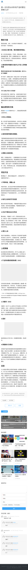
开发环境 (21, 13)
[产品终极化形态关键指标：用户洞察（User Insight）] (20, 439)
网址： (4, 502)
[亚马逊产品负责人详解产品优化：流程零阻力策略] (7, 454)
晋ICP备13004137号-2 (16, 567)
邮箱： (4, 498)
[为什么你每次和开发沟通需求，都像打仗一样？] (7, 469)
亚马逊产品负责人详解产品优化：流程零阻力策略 (7, 460)
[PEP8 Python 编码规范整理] (20, 469)
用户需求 (11, 400)
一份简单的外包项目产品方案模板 (7, 444)
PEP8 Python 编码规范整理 (20, 475)
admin (2, 13)
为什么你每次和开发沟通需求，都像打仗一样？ (7, 475)
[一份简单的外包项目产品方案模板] (7, 439)
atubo (14, 522)
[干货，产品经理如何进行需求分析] (20, 454)
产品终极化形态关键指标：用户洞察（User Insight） (20, 445)
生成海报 (5, 411)
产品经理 (7, 110)
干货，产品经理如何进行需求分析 (20, 460)
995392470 (15, 536)
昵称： (4, 495)
